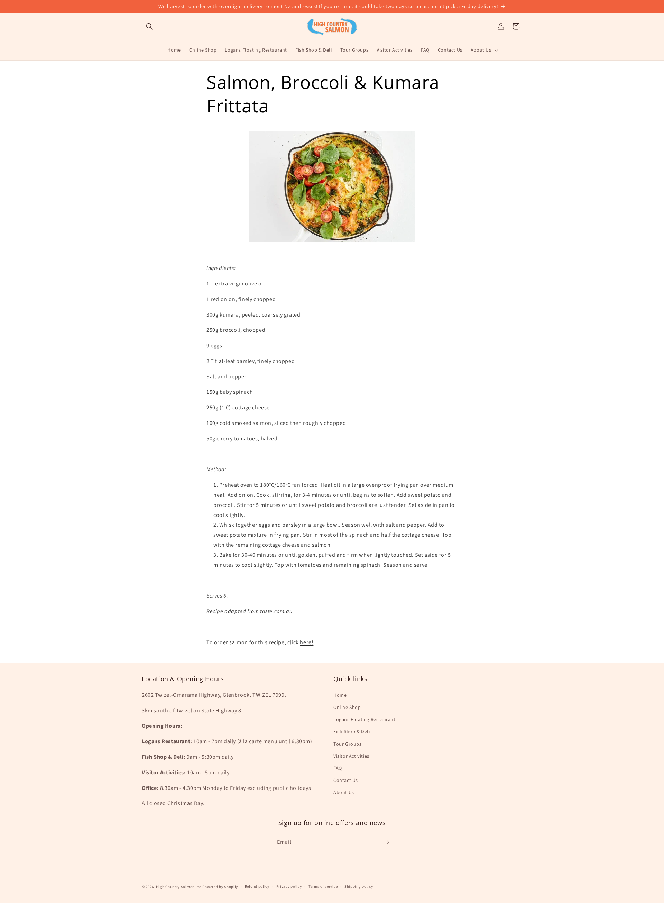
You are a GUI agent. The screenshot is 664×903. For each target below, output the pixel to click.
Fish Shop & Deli (351, 731)
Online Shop (347, 707)
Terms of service (323, 886)
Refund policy (257, 886)
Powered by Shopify (220, 887)
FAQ (337, 768)
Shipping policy (358, 886)
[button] (149, 26)
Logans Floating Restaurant (364, 719)
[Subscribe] (386, 842)
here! (306, 642)
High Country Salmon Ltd (179, 887)
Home (340, 695)
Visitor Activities (351, 756)
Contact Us (345, 780)
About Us (343, 792)
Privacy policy (289, 886)
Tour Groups (347, 744)
